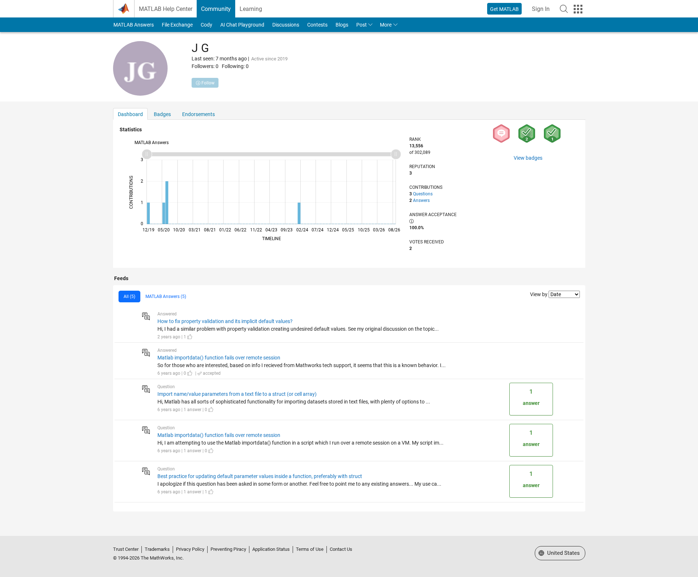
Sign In (541, 8)
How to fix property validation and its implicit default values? (225, 321)
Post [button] (361, 25)
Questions (423, 193)
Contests (317, 25)
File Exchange (177, 25)
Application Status (271, 549)
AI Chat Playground (242, 25)
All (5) (129, 296)
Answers (421, 200)
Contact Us (341, 549)
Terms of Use (310, 549)
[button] (564, 8)
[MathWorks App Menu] (578, 9)
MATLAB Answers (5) (165, 296)
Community (216, 8)
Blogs (342, 25)
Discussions (285, 25)
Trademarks (157, 549)
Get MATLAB (504, 9)
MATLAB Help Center (165, 8)
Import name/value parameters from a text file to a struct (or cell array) (237, 394)
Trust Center (126, 549)
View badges (528, 158)
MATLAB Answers (133, 25)
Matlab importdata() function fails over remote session (218, 358)
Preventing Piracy (228, 549)
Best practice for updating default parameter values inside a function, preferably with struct (259, 476)
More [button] (386, 25)
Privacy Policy (190, 549)
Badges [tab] (162, 114)
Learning (251, 8)
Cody (206, 25)
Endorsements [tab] (198, 114)
